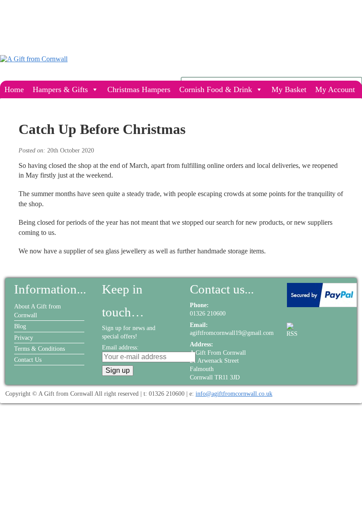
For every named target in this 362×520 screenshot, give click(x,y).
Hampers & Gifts (60, 89)
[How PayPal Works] (322, 304)
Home (14, 89)
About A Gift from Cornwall (37, 311)
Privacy (23, 337)
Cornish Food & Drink (215, 89)
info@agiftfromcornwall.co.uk (234, 393)
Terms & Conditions (39, 348)
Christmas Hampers (138, 89)
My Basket (289, 89)
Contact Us (27, 359)
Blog (20, 326)
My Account (335, 89)
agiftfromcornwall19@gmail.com (232, 332)
